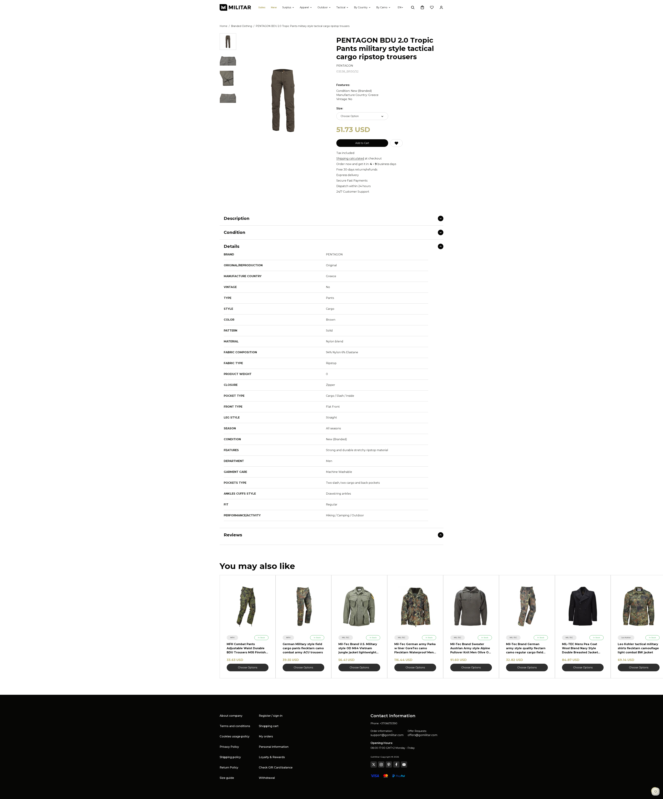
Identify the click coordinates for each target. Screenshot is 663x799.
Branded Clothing (241, 26)
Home (223, 26)
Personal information (274, 746)
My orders (266, 736)
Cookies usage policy (234, 736)
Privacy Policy (229, 746)
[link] (232, 637)
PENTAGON (344, 65)
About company (231, 715)
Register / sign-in (270, 715)
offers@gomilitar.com (422, 735)
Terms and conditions (235, 726)
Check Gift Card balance (275, 767)
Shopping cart (268, 726)
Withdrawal (267, 777)
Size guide (227, 777)
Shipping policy (230, 757)
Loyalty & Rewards (272, 757)
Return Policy (229, 767)
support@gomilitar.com (387, 735)
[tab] (228, 41)
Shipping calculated (350, 158)
